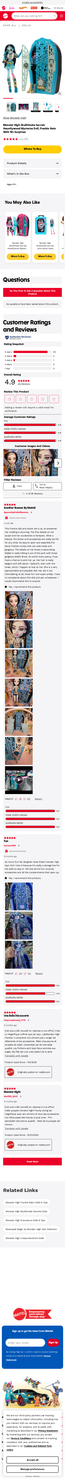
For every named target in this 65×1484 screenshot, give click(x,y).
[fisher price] (33, 8)
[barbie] (12, 8)
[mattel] (3, 8)
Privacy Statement (48, 1430)
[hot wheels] (22, 8)
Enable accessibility (32, 2)
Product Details (17, 163)
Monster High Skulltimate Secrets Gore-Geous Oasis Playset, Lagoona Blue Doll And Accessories (45, 246)
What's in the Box (18, 173)
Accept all (32, 1460)
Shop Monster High (14, 117)
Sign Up (53, 1342)
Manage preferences (32, 1469)
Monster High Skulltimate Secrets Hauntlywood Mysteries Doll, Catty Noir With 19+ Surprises (18, 246)
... (19, 25)
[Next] (59, 107)
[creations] (45, 8)
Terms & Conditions (21, 1438)
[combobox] (34, 16)
